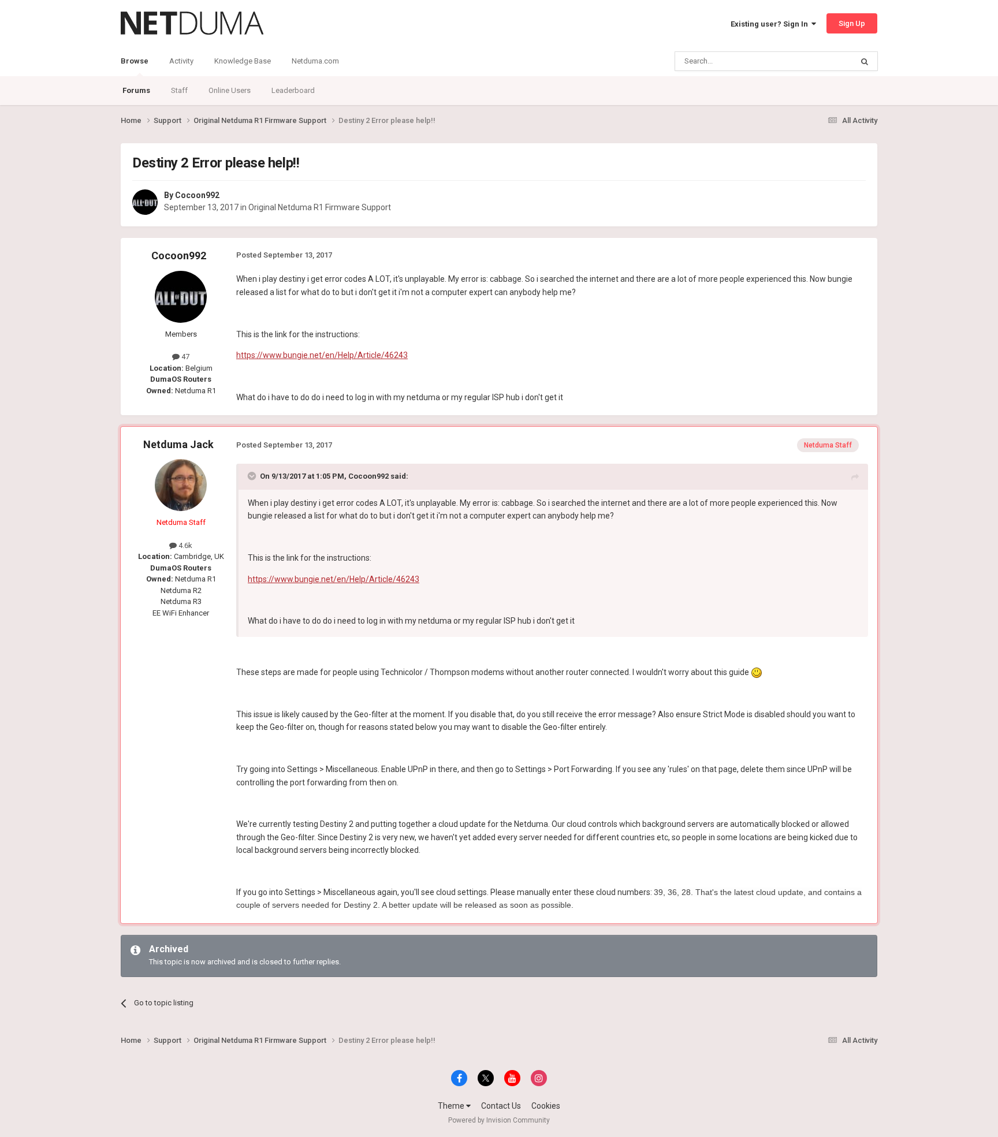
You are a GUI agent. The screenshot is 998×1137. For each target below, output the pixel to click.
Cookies (545, 1105)
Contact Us (501, 1105)
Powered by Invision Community (499, 1120)
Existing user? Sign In (771, 24)
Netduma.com (315, 61)
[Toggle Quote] (253, 475)
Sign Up (852, 23)
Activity (181, 61)
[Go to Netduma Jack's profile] (181, 485)
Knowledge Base (242, 61)
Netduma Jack (178, 444)
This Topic (820, 61)
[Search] (864, 61)
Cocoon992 (197, 195)
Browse (134, 61)
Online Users (229, 90)
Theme (452, 1105)
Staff (179, 90)
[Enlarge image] (756, 672)
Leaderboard (293, 90)
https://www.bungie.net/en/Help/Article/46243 (322, 355)
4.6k (184, 545)
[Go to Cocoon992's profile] (145, 202)
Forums (136, 90)
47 (184, 356)
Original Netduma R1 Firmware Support (319, 207)
